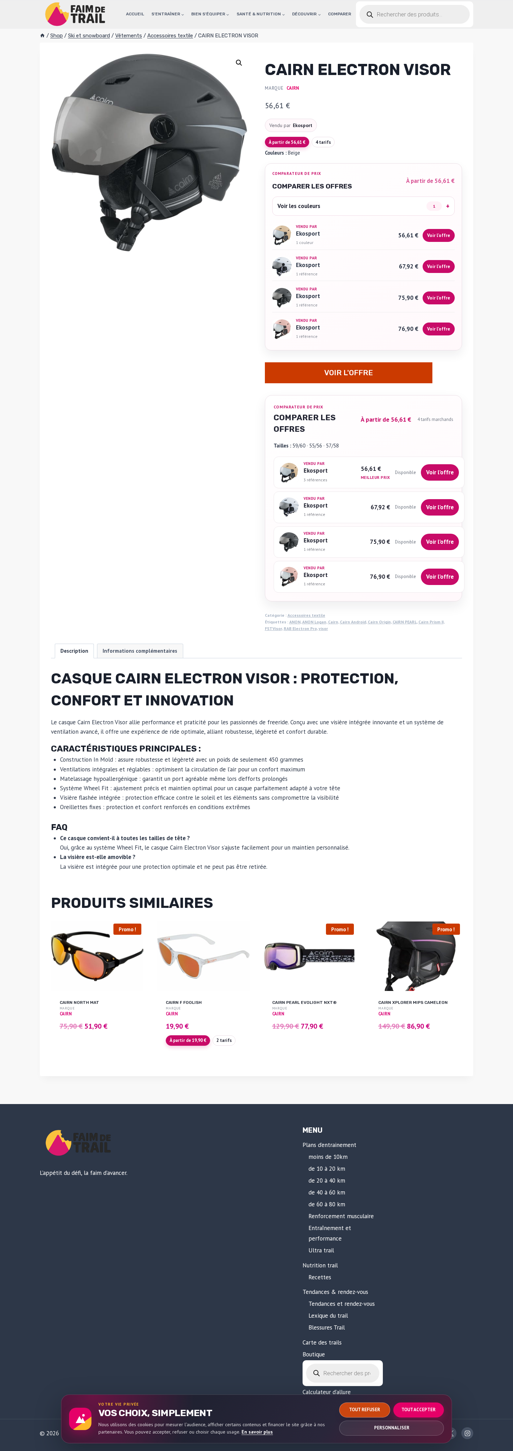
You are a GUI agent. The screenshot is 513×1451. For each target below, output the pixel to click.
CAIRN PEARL (405, 621)
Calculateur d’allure (327, 1392)
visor (323, 628)
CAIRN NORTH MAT (79, 1002)
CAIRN (293, 88)
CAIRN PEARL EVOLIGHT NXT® (304, 1002)
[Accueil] (42, 35)
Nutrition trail (320, 1265)
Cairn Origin (379, 621)
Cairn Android (353, 621)
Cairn (333, 621)
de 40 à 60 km (326, 1192)
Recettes (319, 1277)
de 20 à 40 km (326, 1180)
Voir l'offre (348, 372)
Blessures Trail (326, 1327)
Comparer (339, 14)
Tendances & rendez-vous (335, 1292)
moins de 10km (328, 1157)
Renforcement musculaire (341, 1216)
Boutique (314, 1354)
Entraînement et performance (329, 1233)
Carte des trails (322, 1342)
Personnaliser (391, 1428)
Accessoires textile (306, 615)
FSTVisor (273, 628)
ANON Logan (314, 621)
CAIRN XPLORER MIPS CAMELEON (413, 1002)
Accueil (135, 14)
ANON (294, 621)
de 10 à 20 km (326, 1168)
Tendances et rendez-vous (341, 1304)
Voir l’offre (438, 235)
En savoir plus (257, 1432)
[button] (239, 63)
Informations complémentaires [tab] (140, 650)
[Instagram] (467, 1433)
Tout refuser (364, 1410)
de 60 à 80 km (326, 1204)
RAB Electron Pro (300, 628)
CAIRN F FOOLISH (184, 1002)
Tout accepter (418, 1410)
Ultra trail (321, 1250)
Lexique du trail (328, 1315)
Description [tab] (74, 650)
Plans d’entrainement (329, 1145)
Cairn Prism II (431, 621)
